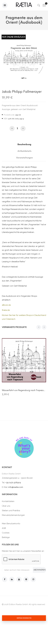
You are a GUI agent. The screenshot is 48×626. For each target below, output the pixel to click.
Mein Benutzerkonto (11, 523)
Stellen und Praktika (11, 510)
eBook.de (6, 305)
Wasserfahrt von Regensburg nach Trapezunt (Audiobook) (24, 390)
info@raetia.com (15, 487)
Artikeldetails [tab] (24, 151)
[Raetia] (24, 5)
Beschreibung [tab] (24, 144)
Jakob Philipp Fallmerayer (22, 91)
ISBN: (6, 119)
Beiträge (6, 537)
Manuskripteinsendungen (13, 515)
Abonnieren (39, 570)
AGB (4, 528)
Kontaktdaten (8, 501)
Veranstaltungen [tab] (24, 157)
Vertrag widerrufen (24, 618)
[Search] (38, 6)
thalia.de (6, 310)
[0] (44, 6)
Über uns (6, 506)
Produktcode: (9, 115)
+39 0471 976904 (13, 482)
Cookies (5, 533)
